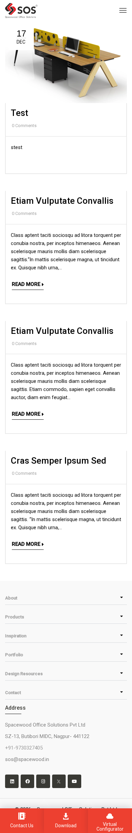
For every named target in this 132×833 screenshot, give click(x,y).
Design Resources (24, 673)
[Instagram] (43, 781)
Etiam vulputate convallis (62, 201)
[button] (66, 598)
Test (19, 113)
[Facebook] (27, 781)
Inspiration (15, 635)
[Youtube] (74, 781)
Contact (13, 692)
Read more (26, 284)
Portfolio (14, 654)
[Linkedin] (12, 781)
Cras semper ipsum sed (58, 461)
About (11, 598)
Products (14, 616)
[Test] (66, 24)
